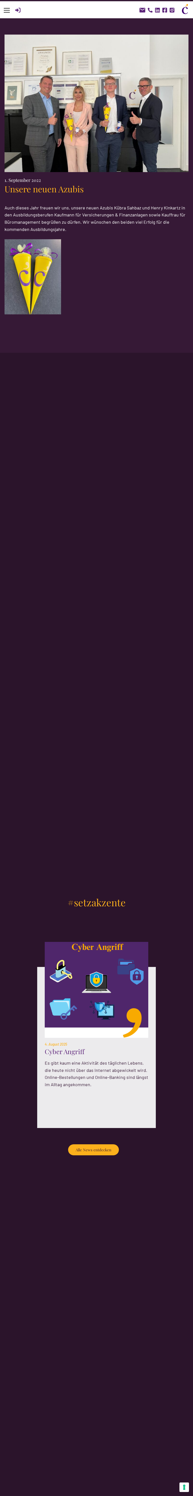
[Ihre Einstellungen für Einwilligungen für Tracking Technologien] (184, 1487)
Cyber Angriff (64, 1051)
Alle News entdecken (93, 1149)
